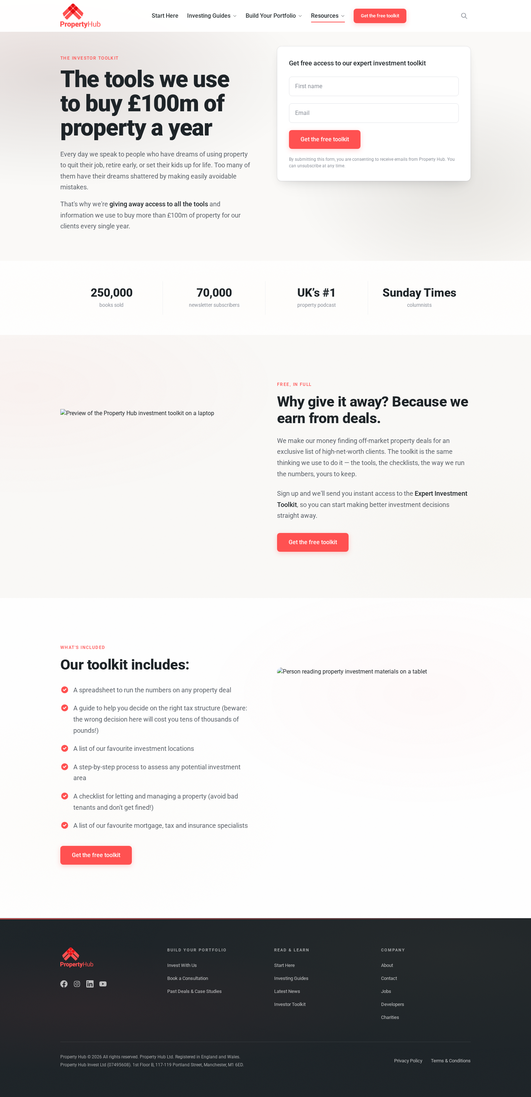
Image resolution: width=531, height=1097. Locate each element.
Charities (390, 1017)
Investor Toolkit (290, 1004)
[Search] (464, 15)
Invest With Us (182, 965)
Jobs (386, 991)
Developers (392, 1004)
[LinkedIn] (90, 984)
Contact (389, 978)
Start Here (165, 15)
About (387, 965)
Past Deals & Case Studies (194, 991)
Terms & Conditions (451, 1060)
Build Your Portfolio (271, 15)
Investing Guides (208, 15)
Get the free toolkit (380, 15)
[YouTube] (103, 984)
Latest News (287, 991)
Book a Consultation (187, 978)
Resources (324, 15)
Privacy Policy (408, 1060)
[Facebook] (64, 984)
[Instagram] (77, 984)
